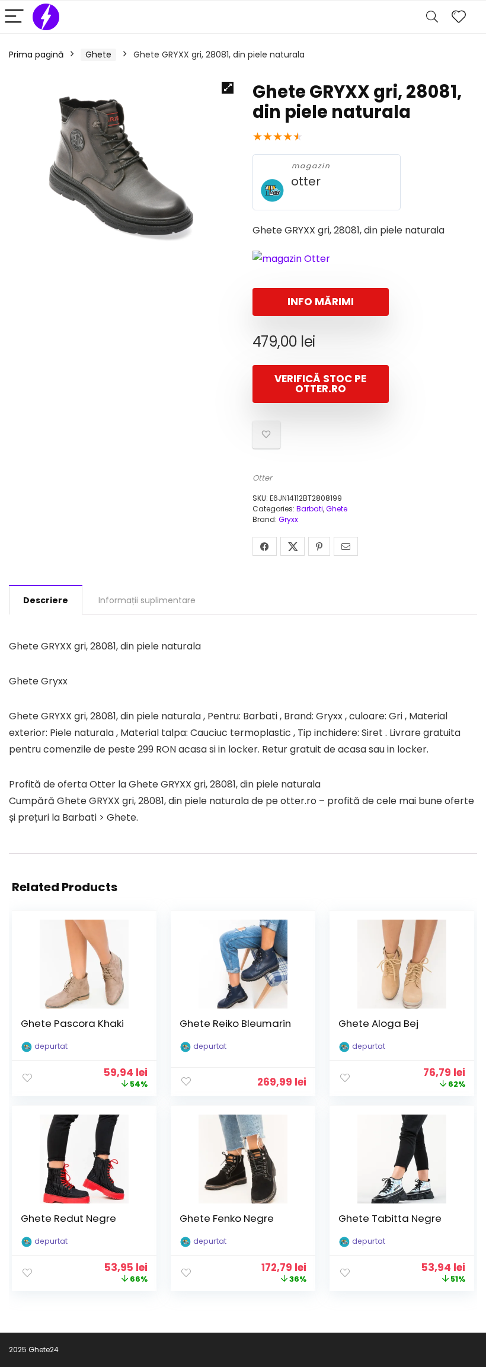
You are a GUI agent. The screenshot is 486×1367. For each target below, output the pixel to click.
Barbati (309, 509)
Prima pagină (36, 54)
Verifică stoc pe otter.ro (320, 384)
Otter (262, 478)
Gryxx (288, 519)
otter (306, 181)
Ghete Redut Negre (68, 1218)
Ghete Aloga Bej (378, 1023)
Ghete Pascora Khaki (72, 1023)
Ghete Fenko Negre (227, 1218)
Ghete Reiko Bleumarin (235, 1023)
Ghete (98, 54)
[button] (228, 88)
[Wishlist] (459, 16)
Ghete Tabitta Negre (390, 1218)
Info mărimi (320, 301)
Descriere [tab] (45, 600)
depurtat (51, 1046)
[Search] (432, 17)
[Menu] (14, 17)
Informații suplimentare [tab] (147, 600)
